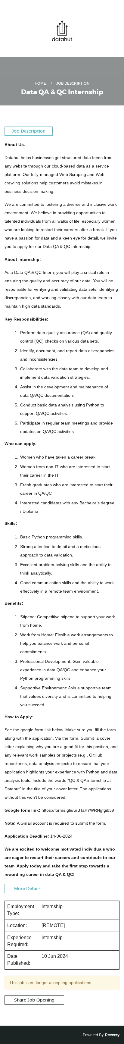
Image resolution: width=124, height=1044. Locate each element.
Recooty (112, 1035)
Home (40, 83)
